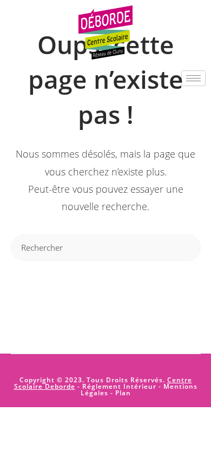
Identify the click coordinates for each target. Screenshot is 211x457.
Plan (122, 392)
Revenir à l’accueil (105, 293)
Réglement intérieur (119, 386)
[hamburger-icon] (193, 78)
